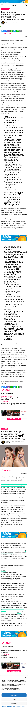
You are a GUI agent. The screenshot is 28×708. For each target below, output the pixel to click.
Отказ (14, 699)
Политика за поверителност (19, 706)
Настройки (14, 703)
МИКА (8, 23)
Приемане (14, 695)
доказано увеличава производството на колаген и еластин (14, 609)
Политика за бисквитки (7, 706)
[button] (26, 677)
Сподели (6, 33)
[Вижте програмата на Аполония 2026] (14, 3)
